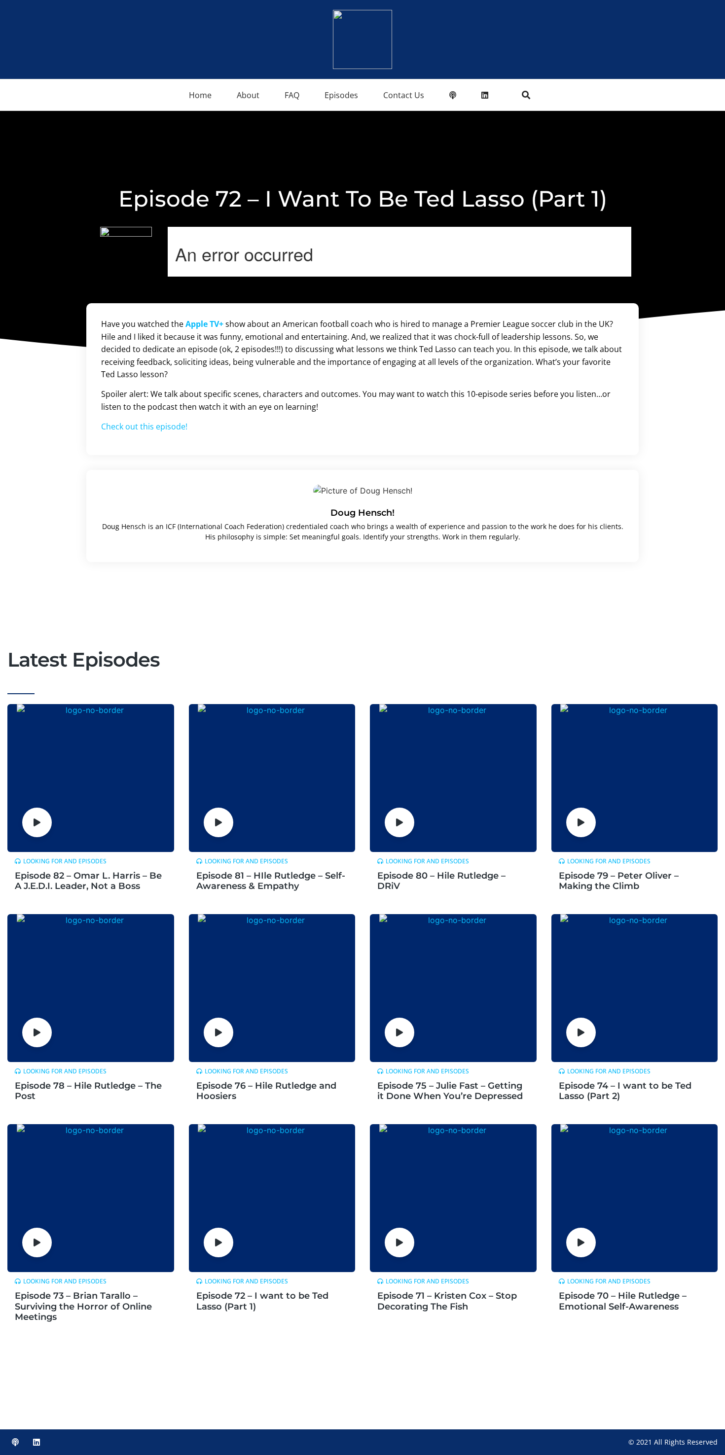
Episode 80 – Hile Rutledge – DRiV (441, 881)
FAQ (292, 95)
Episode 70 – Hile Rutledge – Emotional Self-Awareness (623, 1301)
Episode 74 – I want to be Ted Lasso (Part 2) (625, 1091)
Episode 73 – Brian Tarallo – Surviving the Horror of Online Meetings (83, 1306)
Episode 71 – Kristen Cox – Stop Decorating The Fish (447, 1301)
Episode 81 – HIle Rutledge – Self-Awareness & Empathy (270, 881)
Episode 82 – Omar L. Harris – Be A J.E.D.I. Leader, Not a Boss (88, 881)
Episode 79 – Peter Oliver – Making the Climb (619, 881)
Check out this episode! (144, 426)
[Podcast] (15, 1442)
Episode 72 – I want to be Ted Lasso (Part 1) (262, 1301)
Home (200, 95)
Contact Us (403, 95)
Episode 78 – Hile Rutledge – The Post (88, 1091)
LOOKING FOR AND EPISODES (65, 861)
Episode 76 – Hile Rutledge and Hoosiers (266, 1091)
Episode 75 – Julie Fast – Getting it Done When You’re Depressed (450, 1091)
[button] (526, 95)
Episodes (341, 95)
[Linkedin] (36, 1442)
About (248, 95)
